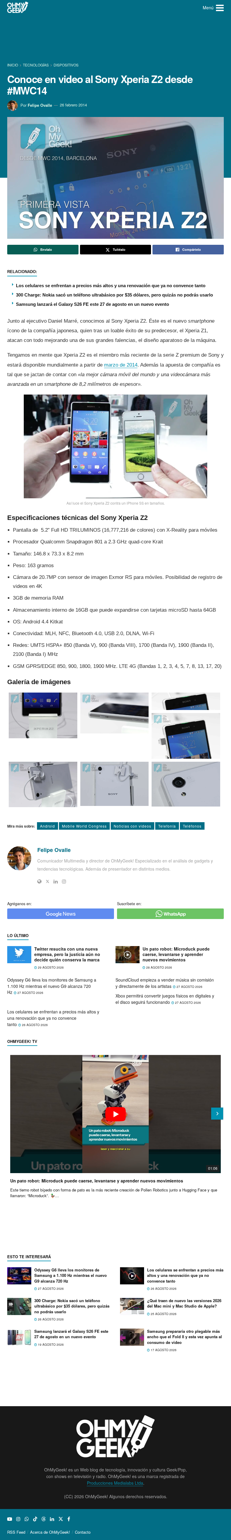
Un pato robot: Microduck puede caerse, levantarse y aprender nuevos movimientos (176, 954)
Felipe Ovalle (40, 105)
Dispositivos (66, 64)
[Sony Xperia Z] (43, 715)
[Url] (39, 881)
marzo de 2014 (120, 365)
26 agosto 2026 (34, 1025)
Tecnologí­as (36, 64)
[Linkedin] (56, 881)
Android (47, 825)
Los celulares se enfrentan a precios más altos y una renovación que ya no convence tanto (110, 285)
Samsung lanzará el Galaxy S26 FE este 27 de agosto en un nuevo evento (92, 304)
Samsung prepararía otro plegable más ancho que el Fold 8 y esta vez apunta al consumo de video (184, 1336)
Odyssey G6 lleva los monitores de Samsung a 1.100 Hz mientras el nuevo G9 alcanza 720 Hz (51, 986)
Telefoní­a (167, 825)
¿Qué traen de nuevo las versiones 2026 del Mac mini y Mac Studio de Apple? (184, 1303)
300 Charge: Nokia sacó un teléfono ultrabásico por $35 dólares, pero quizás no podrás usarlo (114, 294)
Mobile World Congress (84, 825)
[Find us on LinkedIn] (52, 1519)
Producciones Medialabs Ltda (115, 1483)
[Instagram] (64, 881)
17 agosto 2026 (163, 1350)
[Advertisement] (116, 37)
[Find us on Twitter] (60, 1519)
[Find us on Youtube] (9, 1519)
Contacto (83, 1532)
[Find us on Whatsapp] (27, 1519)
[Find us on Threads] (44, 1519)
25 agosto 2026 (163, 1314)
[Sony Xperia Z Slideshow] (186, 701)
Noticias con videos (132, 825)
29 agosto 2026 (50, 967)
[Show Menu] (220, 7)
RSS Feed (16, 1532)
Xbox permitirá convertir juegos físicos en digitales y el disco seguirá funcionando (165, 999)
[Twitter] (47, 881)
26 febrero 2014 (73, 105)
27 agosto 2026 (30, 993)
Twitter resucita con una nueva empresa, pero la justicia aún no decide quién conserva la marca (67, 954)
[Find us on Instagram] (18, 1519)
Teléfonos (192, 825)
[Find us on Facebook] (68, 1519)
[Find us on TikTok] (35, 1519)
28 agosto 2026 (158, 967)
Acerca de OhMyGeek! (50, 1532)
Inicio (13, 64)
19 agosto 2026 (50, 1344)
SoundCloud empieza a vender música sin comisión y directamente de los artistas (165, 983)
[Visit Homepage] (18, 8)
